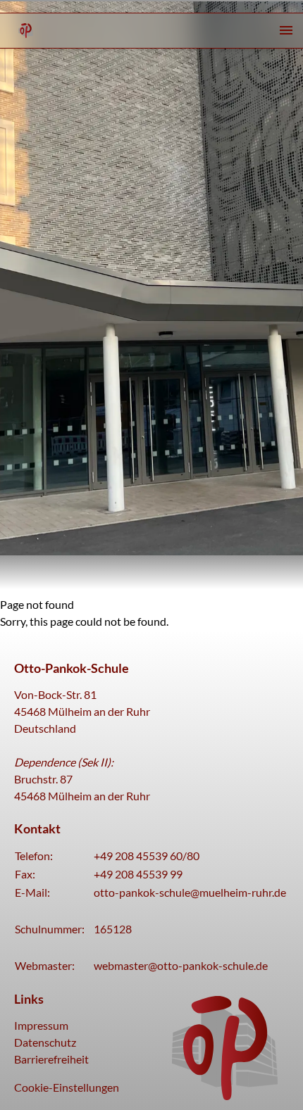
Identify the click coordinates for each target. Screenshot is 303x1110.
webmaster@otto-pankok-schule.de (181, 965)
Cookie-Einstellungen (66, 1087)
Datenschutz (45, 1042)
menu (286, 30)
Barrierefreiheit (51, 1059)
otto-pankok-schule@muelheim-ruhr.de (190, 892)
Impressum (41, 1025)
